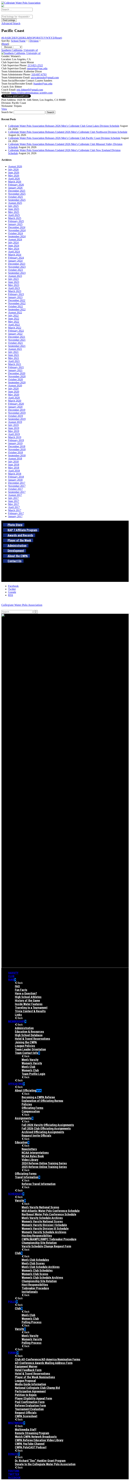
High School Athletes (28, 997)
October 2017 (15, 489)
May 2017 (13, 504)
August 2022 (15, 312)
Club (11, 976)
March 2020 (14, 400)
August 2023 (15, 276)
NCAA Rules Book (33, 1156)
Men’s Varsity (30, 1059)
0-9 (4, 37)
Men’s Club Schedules (35, 1260)
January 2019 (15, 443)
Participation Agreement (30, 1391)
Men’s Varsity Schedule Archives (42, 1218)
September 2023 (17, 272)
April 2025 (14, 215)
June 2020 (13, 391)
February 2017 (16, 513)
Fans (11, 979)
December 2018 (16, 446)
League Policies (25, 1046)
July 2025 (13, 206)
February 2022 (16, 330)
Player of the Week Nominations (35, 1377)
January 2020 (15, 406)
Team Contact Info (26, 1053)
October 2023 (15, 269)
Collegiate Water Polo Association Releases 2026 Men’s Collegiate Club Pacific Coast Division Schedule (64, 138)
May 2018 (13, 467)
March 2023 (14, 291)
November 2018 (17, 449)
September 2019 (17, 419)
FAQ (17, 986)
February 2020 (16, 403)
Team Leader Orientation (30, 1049)
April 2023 (14, 288)
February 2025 (16, 221)
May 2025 (13, 212)
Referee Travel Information (39, 1184)
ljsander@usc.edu (42, 83)
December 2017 (16, 482)
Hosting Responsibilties (37, 1235)
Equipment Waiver (26, 1366)
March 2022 (14, 327)
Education (21, 1142)
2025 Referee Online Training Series (44, 1167)
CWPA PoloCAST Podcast (30, 1447)
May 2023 (13, 285)
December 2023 (16, 263)
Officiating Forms (32, 1108)
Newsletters (29, 1149)
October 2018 (15, 452)
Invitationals (30, 1292)
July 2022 (13, 315)
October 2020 (15, 379)
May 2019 (13, 431)
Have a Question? (26, 993)
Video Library (30, 1159)
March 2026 (14, 181)
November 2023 (17, 266)
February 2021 (16, 367)
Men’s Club (28, 1067)
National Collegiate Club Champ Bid (37, 1388)
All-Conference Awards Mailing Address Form (43, 1363)
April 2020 (14, 397)
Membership (16, 1021)
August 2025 (15, 202)
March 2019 (14, 437)
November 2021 (17, 339)
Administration (17, 545)
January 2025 (15, 224)
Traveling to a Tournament (31, 1007)
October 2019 (15, 415)
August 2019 (15, 422)
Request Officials (26, 1412)
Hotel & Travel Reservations (32, 1038)
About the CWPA (18, 556)
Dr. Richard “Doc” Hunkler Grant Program (40, 1460)
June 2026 (13, 172)
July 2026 (13, 169)
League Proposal (25, 1380)
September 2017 (17, 492)
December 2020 (16, 373)
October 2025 (15, 196)
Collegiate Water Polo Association (21, 605)
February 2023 (16, 294)
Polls (12, 1301)
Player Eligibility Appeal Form (33, 1398)
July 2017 (13, 498)
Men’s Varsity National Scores (40, 1207)
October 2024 (15, 233)
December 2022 (16, 300)
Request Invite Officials (36, 1135)
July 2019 (13, 425)
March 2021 (14, 364)
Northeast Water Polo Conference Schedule (49, 1214)
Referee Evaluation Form (30, 1405)
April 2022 (14, 324)
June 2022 (13, 318)
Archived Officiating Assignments (43, 1132)
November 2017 (17, 485)
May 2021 (13, 358)
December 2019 (16, 409)
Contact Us (14, 561)
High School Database (28, 1035)
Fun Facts (21, 990)
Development (16, 550)
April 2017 (14, 507)
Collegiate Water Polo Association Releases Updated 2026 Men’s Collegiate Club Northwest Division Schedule (67, 132)
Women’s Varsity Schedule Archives (44, 1232)
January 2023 (15, 297)
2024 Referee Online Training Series (44, 1163)
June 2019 (13, 428)
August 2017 (15, 495)
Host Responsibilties (35, 1284)
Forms (12, 1352)
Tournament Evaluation (29, 1409)
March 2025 (14, 218)
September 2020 (17, 382)
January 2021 (15, 370)
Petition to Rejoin (26, 1395)
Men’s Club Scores (33, 1263)
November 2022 (17, 303)
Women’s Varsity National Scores (42, 1221)
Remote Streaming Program (32, 1433)
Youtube (13, 1471)
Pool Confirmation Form (30, 1402)
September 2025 (17, 199)
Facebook (14, 1477)
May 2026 (13, 175)
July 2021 (13, 352)
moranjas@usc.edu (37, 68)
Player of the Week (19, 540)
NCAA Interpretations (35, 1152)
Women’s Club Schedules (37, 1270)
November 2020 (17, 376)
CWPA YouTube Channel (30, 1443)
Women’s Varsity (32, 1063)
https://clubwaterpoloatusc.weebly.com (31, 92)
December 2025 (16, 190)
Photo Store (15, 525)
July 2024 (13, 242)
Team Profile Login (33, 1074)
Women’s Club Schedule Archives (42, 1277)
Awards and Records (20, 535)
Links (18, 1014)
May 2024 (13, 248)
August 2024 (15, 239)
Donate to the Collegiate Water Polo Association (45, 1464)
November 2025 (17, 193)
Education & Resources (29, 1031)
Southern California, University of (19, 50)
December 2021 (16, 336)
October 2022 (15, 306)
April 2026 (14, 178)
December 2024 (16, 227)
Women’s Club (30, 1070)
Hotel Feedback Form (28, 1370)
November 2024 (17, 230)
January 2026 (15, 187)
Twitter (13, 1474)
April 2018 (14, 470)
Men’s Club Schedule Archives (41, 1267)
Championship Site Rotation (39, 1242)
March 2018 (14, 473)
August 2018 (15, 458)
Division (34, 40)
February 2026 (16, 184)
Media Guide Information (30, 1384)
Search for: (7, 112)
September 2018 (17, 455)
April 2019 (14, 434)
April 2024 (14, 251)
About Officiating (25, 1090)
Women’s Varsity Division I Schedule (44, 1225)
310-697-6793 (39, 74)
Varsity (13, 973)
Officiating (15, 1083)
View (4, 109)
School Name (18, 40)
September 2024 (17, 236)
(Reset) (58, 37)
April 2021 (14, 361)
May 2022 (13, 321)
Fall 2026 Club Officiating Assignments (46, 1128)
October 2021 (15, 342)
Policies (27, 1104)
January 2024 (15, 260)
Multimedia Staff (25, 1429)
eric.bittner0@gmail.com (30, 89)
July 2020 (13, 388)
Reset (5, 43)
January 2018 (15, 479)
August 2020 (15, 385)
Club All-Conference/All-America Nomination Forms (47, 1359)
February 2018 (16, 476)
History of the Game (27, 1000)
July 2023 (13, 279)
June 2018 (13, 464)
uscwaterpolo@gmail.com (45, 77)
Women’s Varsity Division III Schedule (45, 1228)
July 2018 (13, 461)
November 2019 (17, 412)
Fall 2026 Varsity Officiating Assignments (48, 1125)
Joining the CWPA (26, 1042)
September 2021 (17, 346)
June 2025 (13, 209)
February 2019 (16, 440)
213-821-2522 (35, 65)
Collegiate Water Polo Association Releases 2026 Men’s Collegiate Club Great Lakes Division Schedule (63, 125)
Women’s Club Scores (35, 1274)
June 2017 (13, 501)
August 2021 (15, 349)
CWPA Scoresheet (26, 1416)
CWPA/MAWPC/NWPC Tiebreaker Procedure (49, 1239)
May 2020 (13, 394)
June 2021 (13, 355)
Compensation (31, 1111)
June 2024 (13, 245)
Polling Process (31, 1322)
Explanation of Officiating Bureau (42, 1100)
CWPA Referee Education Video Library (39, 1440)
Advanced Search (10, 23)
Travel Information (26, 1177)
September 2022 (17, 309)
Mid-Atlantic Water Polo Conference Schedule (51, 1211)
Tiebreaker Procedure (35, 1288)
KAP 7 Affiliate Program (22, 530)
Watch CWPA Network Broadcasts (36, 1436)
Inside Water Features (28, 1004)
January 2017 (15, 516)
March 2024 (14, 254)
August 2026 (15, 166)
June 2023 (13, 282)
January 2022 (15, 333)
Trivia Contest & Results (30, 1011)
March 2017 (14, 510)
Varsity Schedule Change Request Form (46, 1246)
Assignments (23, 1118)
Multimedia (15, 1423)
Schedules (15, 1193)
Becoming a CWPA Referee (38, 1097)
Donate (13, 1454)
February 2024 (16, 257)
